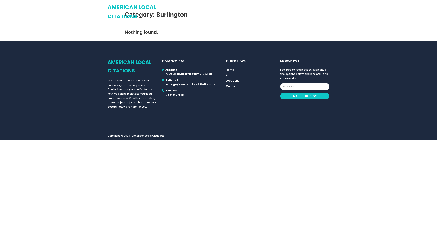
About (230, 75)
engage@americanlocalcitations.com (191, 84)
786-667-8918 (175, 95)
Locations (305, 11)
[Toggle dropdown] (328, 12)
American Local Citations (132, 11)
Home (289, 11)
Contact (232, 86)
